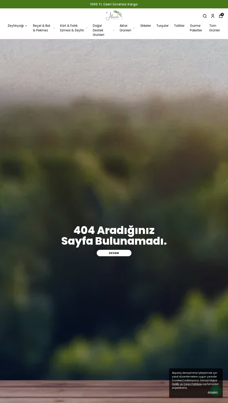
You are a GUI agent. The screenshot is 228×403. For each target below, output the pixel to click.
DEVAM (114, 253)
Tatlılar (179, 26)
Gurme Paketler (196, 28)
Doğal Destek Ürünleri (98, 30)
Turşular (162, 26)
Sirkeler (145, 26)
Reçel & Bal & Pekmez (41, 28)
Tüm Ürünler (214, 28)
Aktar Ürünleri (125, 28)
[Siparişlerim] (213, 16)
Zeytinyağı (16, 26)
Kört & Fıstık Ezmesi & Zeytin (72, 28)
